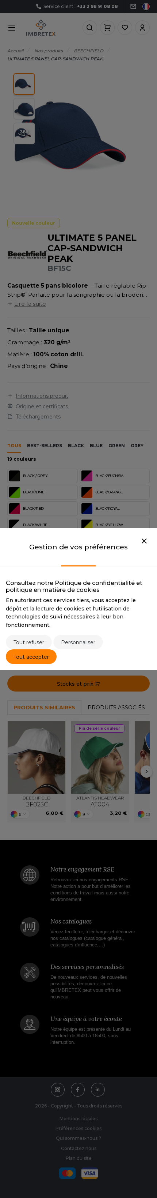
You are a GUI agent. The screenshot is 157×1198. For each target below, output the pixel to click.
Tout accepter (31, 657)
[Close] (144, 541)
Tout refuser (29, 642)
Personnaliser (78, 642)
